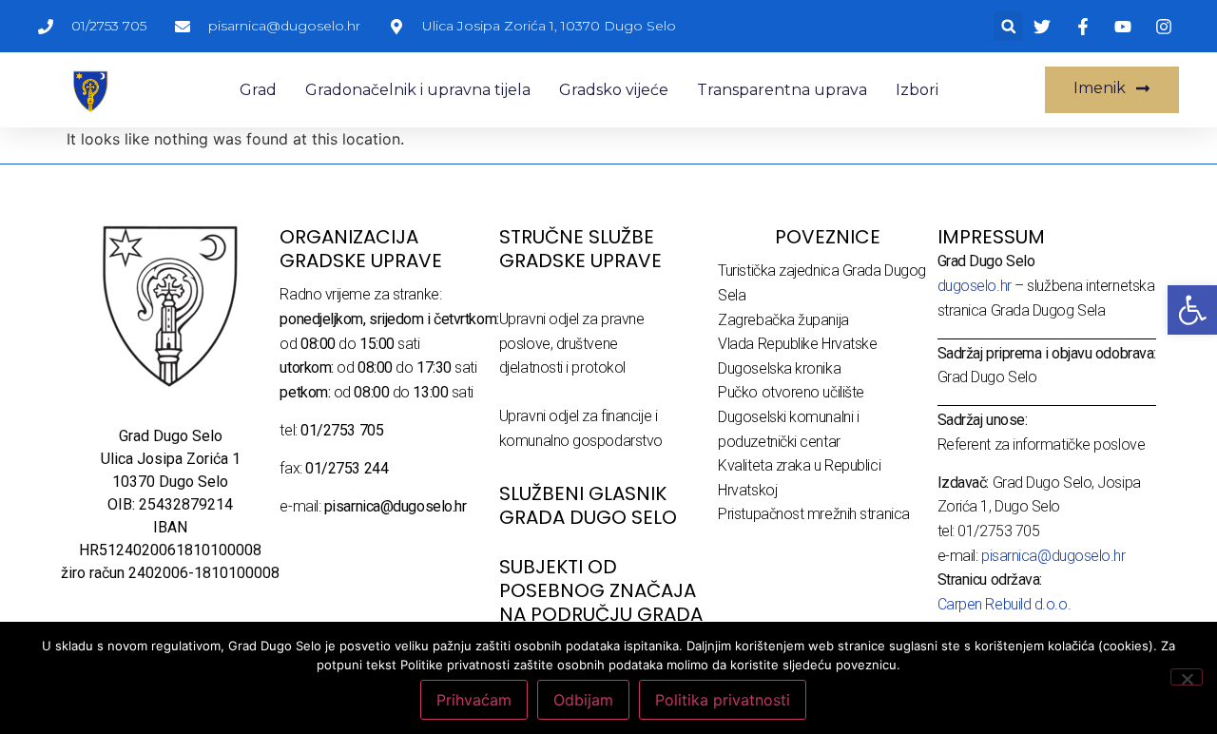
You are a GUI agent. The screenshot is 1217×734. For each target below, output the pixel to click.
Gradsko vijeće (613, 90)
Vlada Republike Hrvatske (797, 344)
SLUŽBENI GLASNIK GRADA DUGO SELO (588, 505)
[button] (1008, 26)
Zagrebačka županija (783, 320)
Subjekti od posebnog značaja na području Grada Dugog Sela (601, 602)
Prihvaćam (474, 699)
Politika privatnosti (722, 699)
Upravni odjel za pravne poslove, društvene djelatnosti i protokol (572, 343)
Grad (258, 90)
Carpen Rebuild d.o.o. (1004, 604)
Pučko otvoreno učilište (791, 392)
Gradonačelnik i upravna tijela (418, 90)
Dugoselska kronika (779, 368)
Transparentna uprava (782, 90)
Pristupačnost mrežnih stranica (814, 514)
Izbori (917, 90)
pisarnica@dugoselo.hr (1053, 556)
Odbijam (583, 699)
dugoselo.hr (974, 286)
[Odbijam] (1186, 677)
